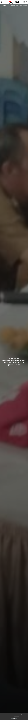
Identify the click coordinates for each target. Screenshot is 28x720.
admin (11, 364)
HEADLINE (11, 358)
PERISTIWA (16, 358)
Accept (14, 718)
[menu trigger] (2, 2)
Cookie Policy (16, 716)
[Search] (26, 2)
